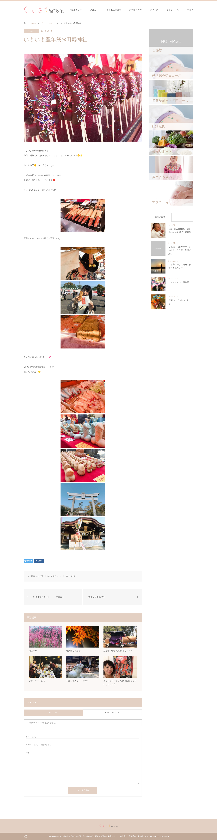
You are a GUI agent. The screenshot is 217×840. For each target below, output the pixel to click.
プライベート (46, 23)
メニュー (94, 10)
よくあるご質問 (114, 10)
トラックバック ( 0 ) (112, 712)
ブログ (190, 10)
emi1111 (39, 576)
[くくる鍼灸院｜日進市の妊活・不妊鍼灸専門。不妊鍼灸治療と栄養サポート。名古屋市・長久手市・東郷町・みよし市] (44, 10)
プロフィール (173, 10)
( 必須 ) (31, 737)
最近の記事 (160, 217)
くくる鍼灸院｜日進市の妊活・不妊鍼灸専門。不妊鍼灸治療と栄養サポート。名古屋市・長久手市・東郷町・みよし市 (105, 836)
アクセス (154, 10)
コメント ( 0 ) (53, 712)
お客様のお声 (135, 10)
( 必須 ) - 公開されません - (39, 745)
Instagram (25, 836)
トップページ (55, 10)
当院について (75, 10)
